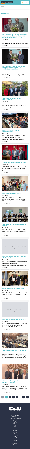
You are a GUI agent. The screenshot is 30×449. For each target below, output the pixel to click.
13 (23, 397)
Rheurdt (15, 438)
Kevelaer (15, 432)
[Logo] (7, 2)
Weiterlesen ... (6, 45)
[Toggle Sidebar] (2, 7)
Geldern (15, 423)
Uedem (15, 442)
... (20, 397)
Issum (15, 426)
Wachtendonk (15, 443)
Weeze (15, 444)
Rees (15, 436)
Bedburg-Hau (15, 421)
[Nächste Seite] (27, 397)
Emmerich (15, 422)
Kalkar (15, 428)
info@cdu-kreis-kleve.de (15, 418)
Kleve (15, 433)
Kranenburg (15, 435)
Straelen (15, 440)
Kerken (15, 430)
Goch (15, 425)
